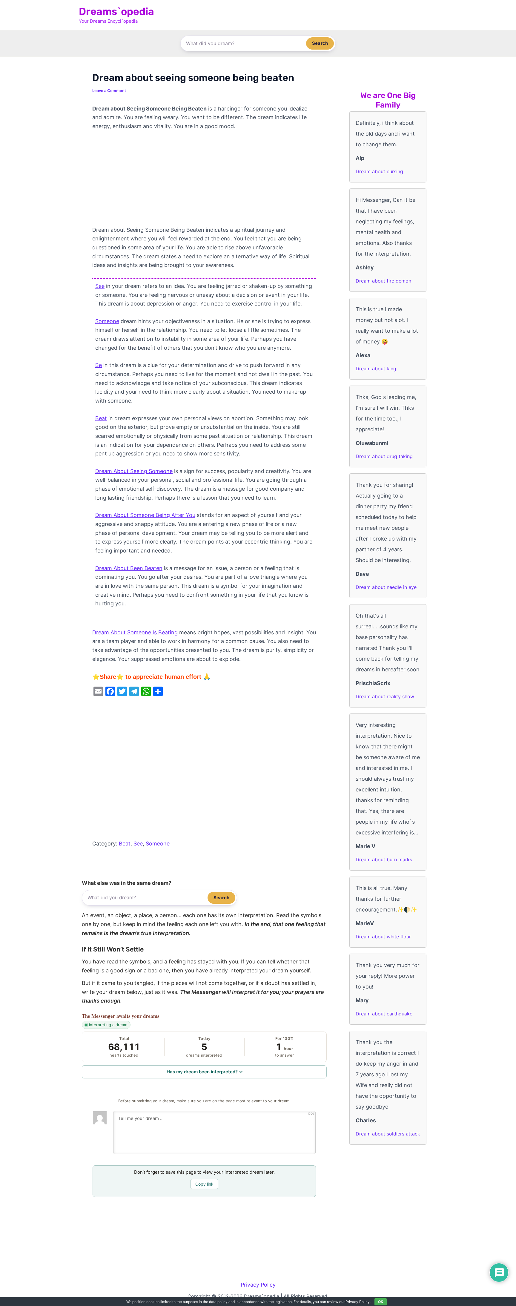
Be (98, 365)
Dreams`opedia (116, 11)
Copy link (204, 1184)
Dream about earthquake (384, 1014)
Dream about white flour (383, 937)
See (100, 286)
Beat (101, 418)
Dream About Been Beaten (128, 568)
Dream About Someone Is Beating (135, 632)
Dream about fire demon (383, 281)
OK (380, 1301)
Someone (107, 321)
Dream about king (376, 369)
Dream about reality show (385, 696)
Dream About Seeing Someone (134, 471)
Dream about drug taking (384, 456)
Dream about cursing (379, 171)
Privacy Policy (258, 1285)
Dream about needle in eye (386, 587)
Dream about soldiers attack (388, 1134)
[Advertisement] (204, 181)
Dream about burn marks (384, 860)
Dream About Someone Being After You (145, 515)
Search (320, 43)
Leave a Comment (109, 90)
